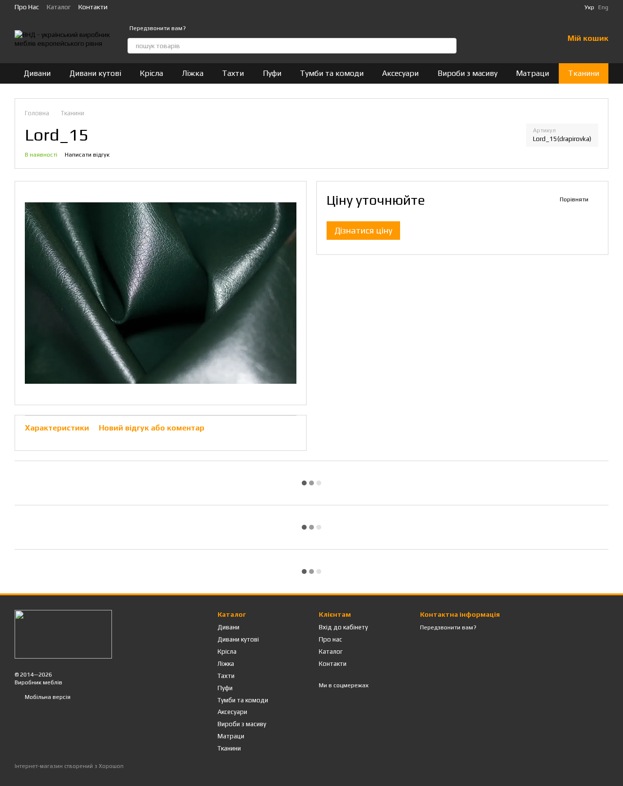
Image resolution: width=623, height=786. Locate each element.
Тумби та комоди (332, 73)
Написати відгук (87, 154)
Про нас (27, 7)
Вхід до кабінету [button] (343, 627)
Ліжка (192, 73)
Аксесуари (400, 73)
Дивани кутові (95, 73)
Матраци (532, 73)
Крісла (151, 73)
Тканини (583, 73)
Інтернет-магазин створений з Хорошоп (69, 766)
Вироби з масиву (467, 73)
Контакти (93, 7)
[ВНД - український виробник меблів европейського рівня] (63, 633)
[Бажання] (530, 39)
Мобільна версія (47, 697)
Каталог (59, 7)
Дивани (37, 73)
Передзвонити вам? (157, 28)
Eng (603, 7)
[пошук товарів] (449, 46)
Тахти (233, 73)
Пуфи (272, 73)
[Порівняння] (505, 39)
